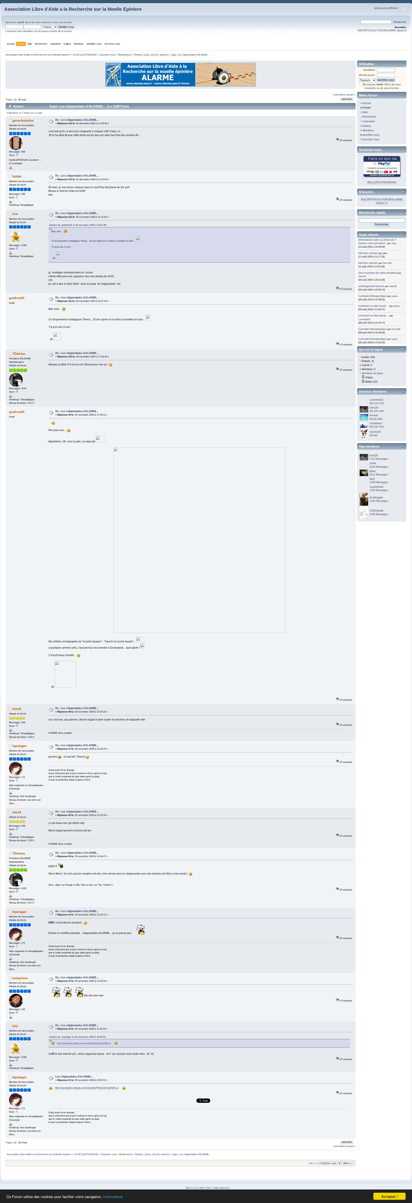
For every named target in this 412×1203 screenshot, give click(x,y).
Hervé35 (387, 263)
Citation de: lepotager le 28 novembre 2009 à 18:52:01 (77, 1037)
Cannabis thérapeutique (372, 296)
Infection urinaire (368, 253)
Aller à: (312, 1163)
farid (372, 478)
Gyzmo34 (375, 431)
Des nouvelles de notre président (377, 272)
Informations (113, 1196)
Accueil (366, 103)
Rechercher (369, 116)
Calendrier (369, 121)
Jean (393, 243)
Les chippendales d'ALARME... (74, 1076)
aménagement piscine (371, 286)
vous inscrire (65, 22)
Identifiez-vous (371, 134)
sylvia (146, 54)
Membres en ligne (372, 373)
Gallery (367, 125)
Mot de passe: (367, 75)
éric (15, 214)
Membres (368, 130)
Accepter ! (389, 1196)
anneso (163, 54)
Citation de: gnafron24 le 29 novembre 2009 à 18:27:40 (77, 225)
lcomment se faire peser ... (373, 305)
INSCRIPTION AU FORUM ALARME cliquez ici (382, 30)
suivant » (350, 94)
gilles (385, 253)
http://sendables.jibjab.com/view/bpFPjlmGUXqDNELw (84, 1043)
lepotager (19, 746)
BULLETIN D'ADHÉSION (381, 182)
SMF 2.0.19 (191, 1188)
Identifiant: (369, 69)
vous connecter (43, 22)
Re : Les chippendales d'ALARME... (76, 119)
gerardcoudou (23, 120)
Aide (365, 112)
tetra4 (16, 709)
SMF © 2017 (205, 1188)
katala (16, 176)
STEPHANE (376, 510)
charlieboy (376, 423)
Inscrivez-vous (371, 139)
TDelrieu (137, 54)
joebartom (20, 978)
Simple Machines (221, 1188)
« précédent (339, 94)
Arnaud (374, 415)
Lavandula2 (364, 319)
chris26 (154, 54)
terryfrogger (376, 497)
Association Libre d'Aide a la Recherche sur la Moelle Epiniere (73, 9)
